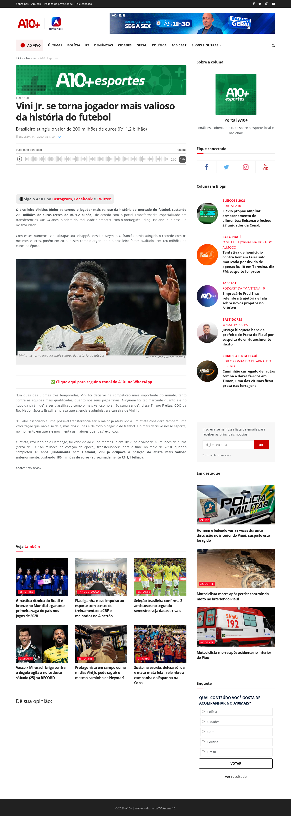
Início (19, 58)
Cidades (212, 722)
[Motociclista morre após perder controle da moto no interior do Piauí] (236, 568)
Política (211, 742)
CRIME (204, 520)
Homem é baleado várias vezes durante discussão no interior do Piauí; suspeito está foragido (233, 535)
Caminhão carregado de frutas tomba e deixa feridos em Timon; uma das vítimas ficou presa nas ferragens (249, 378)
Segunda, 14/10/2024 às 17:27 (36, 136)
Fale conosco (83, 4)
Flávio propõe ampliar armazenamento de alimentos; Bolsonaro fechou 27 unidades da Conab (247, 218)
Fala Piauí (232, 237)
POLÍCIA (73, 45)
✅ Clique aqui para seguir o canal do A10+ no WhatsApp (101, 381)
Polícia (211, 712)
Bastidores (232, 319)
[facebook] (206, 167)
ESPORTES (26, 591)
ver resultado (236, 776)
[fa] (265, 167)
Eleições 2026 (234, 200)
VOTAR (236, 763)
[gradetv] (192, 23)
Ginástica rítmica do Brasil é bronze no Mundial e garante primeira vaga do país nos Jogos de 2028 (40, 608)
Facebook (83, 198)
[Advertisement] (101, 179)
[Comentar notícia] (59, 136)
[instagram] (266, 4)
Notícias (31, 58)
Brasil (210, 752)
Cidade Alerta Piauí (240, 356)
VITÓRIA (143, 658)
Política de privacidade (58, 4)
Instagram (61, 198)
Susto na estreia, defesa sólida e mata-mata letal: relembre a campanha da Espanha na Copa (159, 675)
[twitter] (259, 4)
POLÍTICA (159, 45)
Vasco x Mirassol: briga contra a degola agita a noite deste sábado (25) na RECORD (41, 672)
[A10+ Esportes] (101, 80)
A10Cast (229, 283)
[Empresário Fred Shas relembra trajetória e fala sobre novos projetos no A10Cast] (207, 295)
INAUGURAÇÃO (89, 591)
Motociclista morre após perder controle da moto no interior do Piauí (233, 596)
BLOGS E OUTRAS (204, 45)
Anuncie (36, 4)
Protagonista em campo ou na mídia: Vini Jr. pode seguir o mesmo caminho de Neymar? (100, 672)
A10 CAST (179, 45)
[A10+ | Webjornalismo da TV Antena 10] (41, 23)
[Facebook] (254, 4)
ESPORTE (144, 591)
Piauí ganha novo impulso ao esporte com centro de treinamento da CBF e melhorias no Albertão (99, 608)
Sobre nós (22, 4)
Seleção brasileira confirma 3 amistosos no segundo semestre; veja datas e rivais (158, 605)
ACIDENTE (207, 583)
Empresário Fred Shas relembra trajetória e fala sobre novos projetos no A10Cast (245, 300)
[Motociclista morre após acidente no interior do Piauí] (236, 627)
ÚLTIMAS (55, 45)
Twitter (104, 198)
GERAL (142, 45)
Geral (210, 732)
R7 (87, 45)
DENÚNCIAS (103, 45)
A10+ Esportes (49, 58)
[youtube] (273, 4)
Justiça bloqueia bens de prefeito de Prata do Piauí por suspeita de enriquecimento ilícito (248, 336)
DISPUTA (25, 658)
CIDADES (125, 45)
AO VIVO (34, 45)
